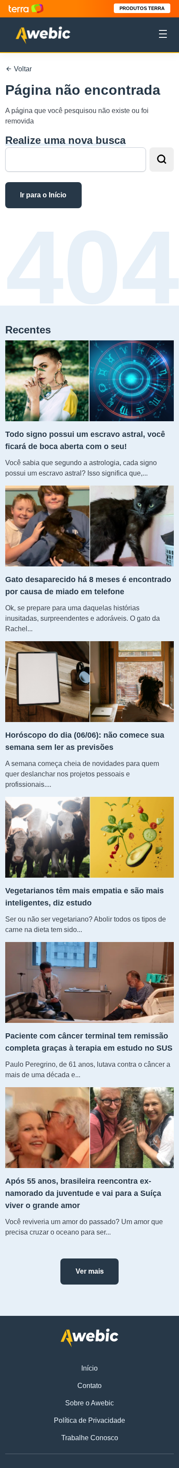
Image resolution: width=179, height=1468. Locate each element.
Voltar (22, 69)
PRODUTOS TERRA (142, 8)
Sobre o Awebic (89, 1403)
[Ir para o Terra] (26, 8)
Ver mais (90, 1271)
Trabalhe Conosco (89, 1437)
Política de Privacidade (89, 1420)
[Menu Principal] (163, 35)
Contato (89, 1385)
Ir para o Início (43, 195)
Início (89, 1368)
